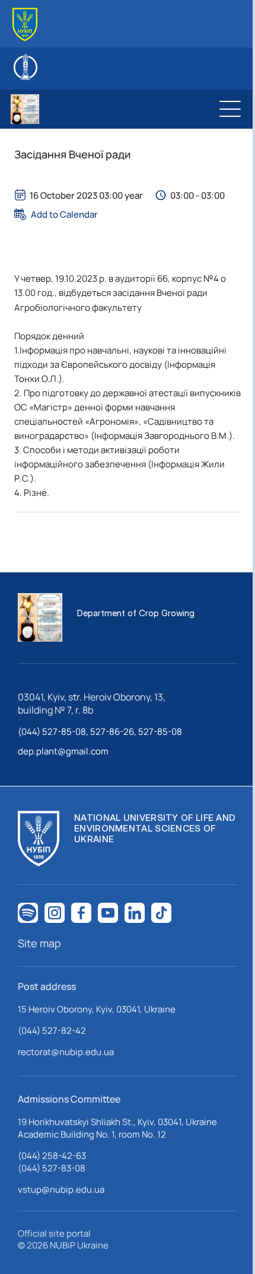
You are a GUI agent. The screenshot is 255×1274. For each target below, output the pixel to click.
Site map (39, 943)
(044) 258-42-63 (52, 1155)
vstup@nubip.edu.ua (61, 1189)
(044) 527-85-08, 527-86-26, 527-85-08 (100, 731)
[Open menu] (230, 109)
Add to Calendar (64, 214)
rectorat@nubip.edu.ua (66, 1052)
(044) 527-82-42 (52, 1030)
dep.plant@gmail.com (63, 751)
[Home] (25, 24)
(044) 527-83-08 (51, 1168)
